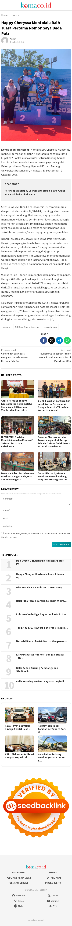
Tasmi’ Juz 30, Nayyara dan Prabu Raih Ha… (42, 627)
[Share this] (43, 340)
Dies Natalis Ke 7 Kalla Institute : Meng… (40, 587)
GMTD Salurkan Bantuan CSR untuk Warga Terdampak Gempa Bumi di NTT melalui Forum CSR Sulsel (54, 405)
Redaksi (53, 872)
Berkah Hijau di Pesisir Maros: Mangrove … (41, 641)
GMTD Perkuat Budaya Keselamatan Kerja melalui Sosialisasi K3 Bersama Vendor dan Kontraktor (16, 405)
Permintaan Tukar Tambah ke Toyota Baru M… (52, 729)
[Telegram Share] (59, 340)
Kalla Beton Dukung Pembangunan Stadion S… (37, 669)
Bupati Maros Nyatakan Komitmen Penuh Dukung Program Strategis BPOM (52, 476)
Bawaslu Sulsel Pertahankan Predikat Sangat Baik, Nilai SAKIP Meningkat (17, 476)
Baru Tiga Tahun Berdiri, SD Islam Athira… (41, 601)
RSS (54, 906)
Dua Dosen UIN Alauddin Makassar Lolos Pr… (40, 562)
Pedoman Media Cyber (18, 877)
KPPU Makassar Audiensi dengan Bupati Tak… (40, 656)
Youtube (55, 901)
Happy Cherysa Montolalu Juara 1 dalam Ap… (40, 576)
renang (6, 327)
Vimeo (21, 901)
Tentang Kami (53, 877)
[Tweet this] (51, 340)
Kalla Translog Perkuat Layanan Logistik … (41, 681)
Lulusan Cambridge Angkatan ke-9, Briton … (41, 616)
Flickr (20, 906)
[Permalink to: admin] (4, 40)
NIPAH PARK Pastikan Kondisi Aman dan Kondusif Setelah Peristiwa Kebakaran (17, 441)
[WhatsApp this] (67, 340)
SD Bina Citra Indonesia (27, 327)
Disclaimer (18, 872)
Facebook (20, 895)
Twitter (55, 895)
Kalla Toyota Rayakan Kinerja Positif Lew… (18, 727)
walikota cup (50, 327)
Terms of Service (18, 882)
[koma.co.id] (36, 4)
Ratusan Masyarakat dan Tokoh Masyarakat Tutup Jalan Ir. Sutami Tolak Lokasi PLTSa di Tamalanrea (54, 441)
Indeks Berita (53, 882)
